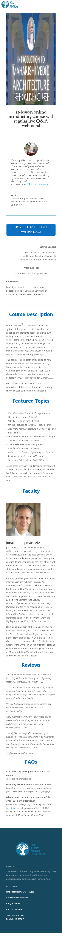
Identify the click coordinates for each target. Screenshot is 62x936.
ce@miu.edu (14, 808)
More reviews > (40, 184)
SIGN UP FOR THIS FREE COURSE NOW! (31, 229)
